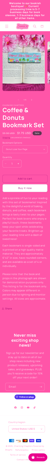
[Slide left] (18, 100)
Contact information (27, 459)
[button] (6, 26)
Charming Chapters (23, 446)
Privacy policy (38, 450)
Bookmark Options (12, 142)
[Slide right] (32, 100)
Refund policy (21, 450)
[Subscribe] (41, 387)
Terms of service (18, 455)
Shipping (6, 137)
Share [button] (8, 308)
